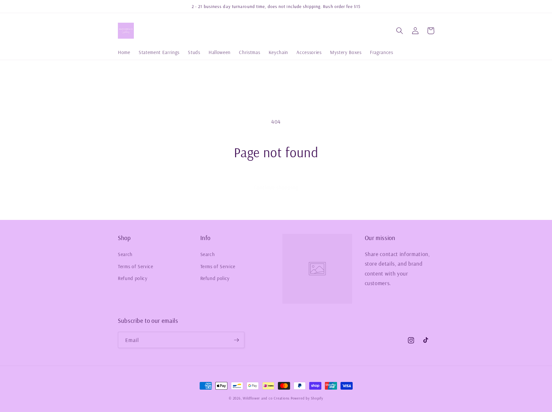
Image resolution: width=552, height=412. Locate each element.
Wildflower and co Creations (266, 398)
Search (125, 254)
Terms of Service (135, 266)
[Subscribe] (236, 340)
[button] (399, 30)
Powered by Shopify (307, 398)
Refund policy (133, 278)
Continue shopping (276, 187)
